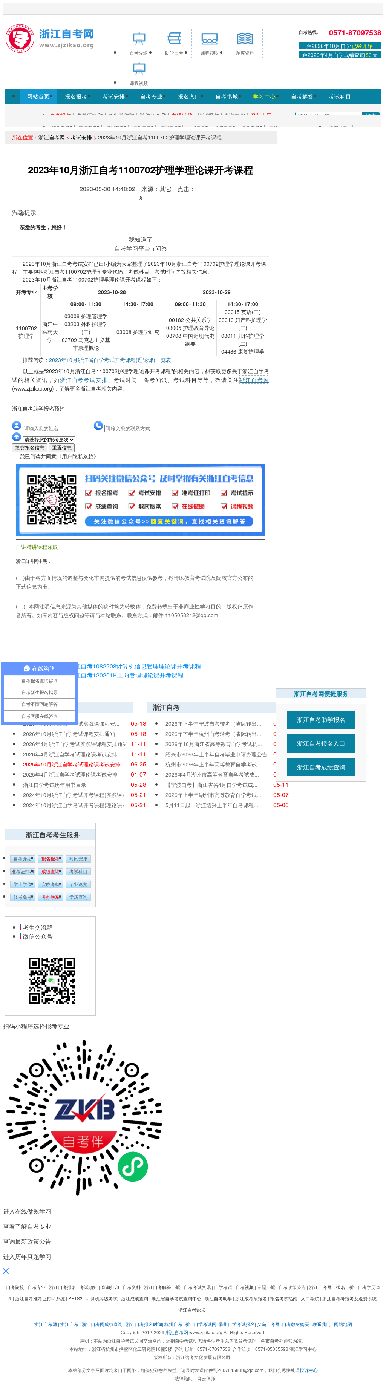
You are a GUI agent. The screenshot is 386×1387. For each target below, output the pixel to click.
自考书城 (227, 96)
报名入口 (189, 96)
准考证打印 (22, 871)
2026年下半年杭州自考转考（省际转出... (213, 733)
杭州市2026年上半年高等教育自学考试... (213, 764)
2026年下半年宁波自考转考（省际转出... (213, 723)
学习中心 (264, 96)
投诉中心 (309, 1370)
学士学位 (23, 884)
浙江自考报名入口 (321, 743)
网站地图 (343, 1324)
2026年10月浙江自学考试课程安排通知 (69, 733)
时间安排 (78, 858)
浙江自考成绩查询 (321, 767)
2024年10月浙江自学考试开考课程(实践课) (73, 794)
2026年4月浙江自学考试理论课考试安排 (70, 754)
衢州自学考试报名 (237, 1324)
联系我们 (321, 1324)
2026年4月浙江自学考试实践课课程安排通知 (75, 744)
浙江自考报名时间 (144, 1324)
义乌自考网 (268, 1324)
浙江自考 (69, 1324)
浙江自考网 (51, 137)
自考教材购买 (295, 1324)
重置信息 (62, 448)
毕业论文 (78, 884)
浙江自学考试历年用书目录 (54, 784)
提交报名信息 (29, 448)
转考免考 (23, 897)
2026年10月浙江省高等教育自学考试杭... (213, 744)
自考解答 (302, 96)
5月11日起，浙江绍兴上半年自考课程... (211, 805)
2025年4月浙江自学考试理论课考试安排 (70, 774)
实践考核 (50, 884)
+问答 (159, 248)
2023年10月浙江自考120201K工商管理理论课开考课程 (110, 675)
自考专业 (151, 96)
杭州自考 (173, 1324)
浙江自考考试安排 (84, 379)
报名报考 (76, 96)
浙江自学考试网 (200, 1324)
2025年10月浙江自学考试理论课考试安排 (71, 764)
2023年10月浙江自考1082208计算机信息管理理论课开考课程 (118, 666)
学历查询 (78, 897)
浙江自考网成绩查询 (102, 1324)
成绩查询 (50, 871)
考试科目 (340, 96)
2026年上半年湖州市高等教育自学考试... (213, 794)
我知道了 (141, 239)
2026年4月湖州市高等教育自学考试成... (212, 774)
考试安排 (114, 96)
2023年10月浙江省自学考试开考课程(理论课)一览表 (110, 359)
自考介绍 (23, 858)
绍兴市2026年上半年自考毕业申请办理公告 (216, 754)
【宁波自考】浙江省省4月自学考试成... (211, 784)
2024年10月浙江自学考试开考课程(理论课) (73, 805)
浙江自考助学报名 (321, 719)
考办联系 (50, 897)
